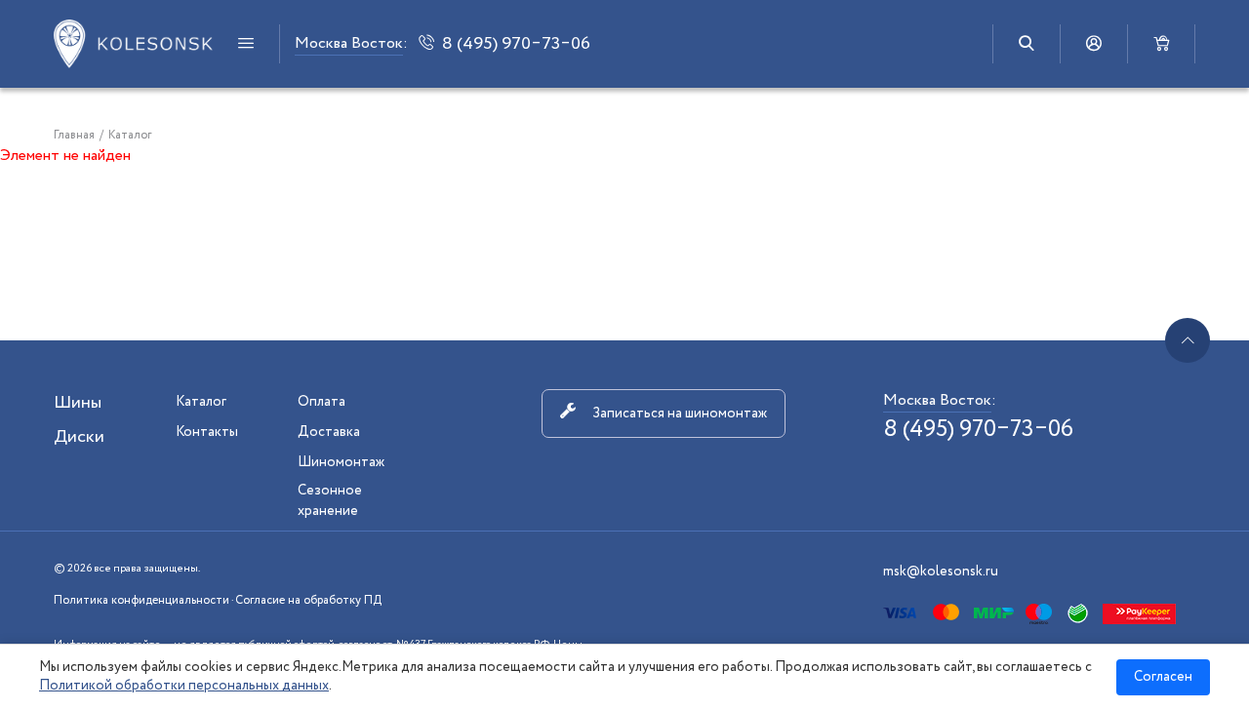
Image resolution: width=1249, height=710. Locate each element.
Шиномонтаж (341, 462)
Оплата (321, 402)
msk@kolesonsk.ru (940, 571)
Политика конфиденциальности (141, 600)
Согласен (1163, 677)
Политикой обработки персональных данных (184, 685)
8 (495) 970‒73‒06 (978, 430)
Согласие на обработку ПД (308, 600)
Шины (77, 402)
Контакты (207, 432)
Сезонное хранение (330, 501)
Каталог (201, 402)
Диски (79, 437)
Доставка (329, 432)
